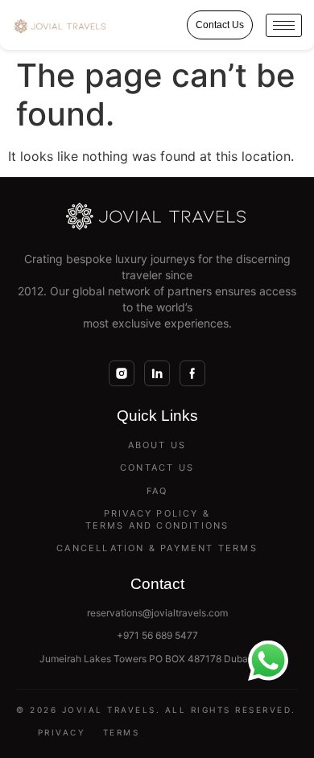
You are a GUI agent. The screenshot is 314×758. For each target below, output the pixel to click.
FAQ (157, 490)
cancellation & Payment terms (157, 548)
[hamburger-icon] (284, 25)
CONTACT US (157, 467)
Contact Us (220, 25)
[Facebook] (192, 373)
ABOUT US (157, 445)
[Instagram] (121, 373)
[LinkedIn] (157, 373)
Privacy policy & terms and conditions (157, 519)
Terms (121, 732)
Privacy (62, 732)
